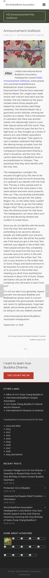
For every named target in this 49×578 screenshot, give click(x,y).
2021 (8, 435)
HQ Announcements (26, 35)
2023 (8, 429)
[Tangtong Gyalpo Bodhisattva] (24, 558)
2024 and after (13, 426)
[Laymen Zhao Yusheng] (16, 541)
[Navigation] (44, 4)
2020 (8, 438)
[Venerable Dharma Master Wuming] (8, 549)
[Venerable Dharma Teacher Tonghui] (24, 541)
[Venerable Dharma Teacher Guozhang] (24, 549)
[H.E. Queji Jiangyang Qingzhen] (16, 558)
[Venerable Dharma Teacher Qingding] (33, 541)
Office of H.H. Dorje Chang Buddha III (24, 394)
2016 (8, 451)
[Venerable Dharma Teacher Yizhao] (8, 558)
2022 (8, 432)
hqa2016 (40, 35)
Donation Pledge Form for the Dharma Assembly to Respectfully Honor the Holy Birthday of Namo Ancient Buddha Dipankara (24, 475)
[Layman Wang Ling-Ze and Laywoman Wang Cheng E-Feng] (8, 541)
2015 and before (14, 454)
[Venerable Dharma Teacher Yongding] (41, 541)
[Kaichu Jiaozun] (33, 549)
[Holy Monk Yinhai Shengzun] (33, 558)
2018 (8, 445)
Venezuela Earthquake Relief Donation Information (23, 497)
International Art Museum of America (24, 410)
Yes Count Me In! (18, 375)
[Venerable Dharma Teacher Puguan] (16, 549)
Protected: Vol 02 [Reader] (17, 488)
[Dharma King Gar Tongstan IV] (41, 549)
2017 (8, 448)
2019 (8, 442)
